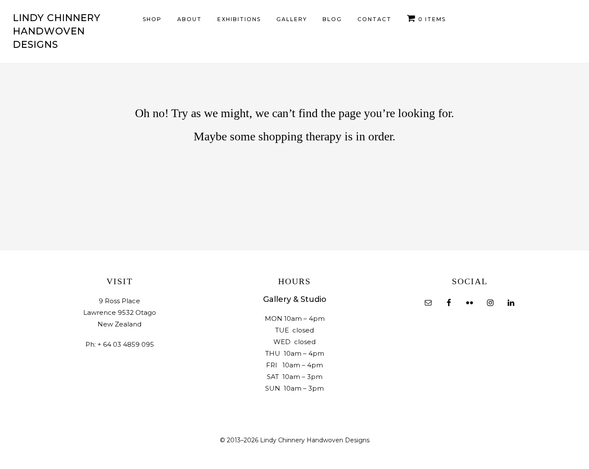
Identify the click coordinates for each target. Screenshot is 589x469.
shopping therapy (299, 136)
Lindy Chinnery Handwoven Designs (56, 31)
